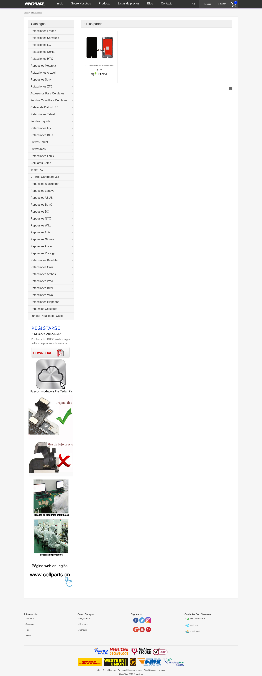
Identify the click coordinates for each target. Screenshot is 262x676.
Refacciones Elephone (44, 301)
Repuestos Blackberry (44, 183)
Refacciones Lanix (42, 156)
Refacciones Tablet (42, 114)
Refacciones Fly (40, 128)
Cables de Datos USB (44, 107)
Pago (28, 630)
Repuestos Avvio (41, 246)
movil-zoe (194, 625)
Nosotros (30, 618)
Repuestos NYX (40, 218)
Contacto (166, 3)
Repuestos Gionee (42, 239)
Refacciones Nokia (42, 51)
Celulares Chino (40, 162)
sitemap (162, 670)
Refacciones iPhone (43, 30)
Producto (104, 3)
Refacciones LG (40, 44)
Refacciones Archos (43, 274)
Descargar (84, 624)
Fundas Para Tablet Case (46, 315)
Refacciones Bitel (41, 288)
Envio (28, 635)
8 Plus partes (36, 13)
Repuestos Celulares (43, 308)
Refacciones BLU (41, 135)
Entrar (223, 4)
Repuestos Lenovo (42, 190)
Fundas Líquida (40, 121)
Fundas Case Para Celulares (48, 100)
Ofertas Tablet (39, 142)
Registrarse (84, 618)
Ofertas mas (38, 149)
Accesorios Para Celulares (47, 93)
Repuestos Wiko (40, 225)
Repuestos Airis (40, 232)
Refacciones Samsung (44, 37)
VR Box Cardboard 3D (44, 176)
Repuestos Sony (41, 79)
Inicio (59, 3)
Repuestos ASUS (41, 197)
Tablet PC (36, 169)
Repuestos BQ (39, 211)
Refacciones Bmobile (44, 260)
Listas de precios (128, 3)
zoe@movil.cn (196, 631)
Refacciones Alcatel (43, 72)
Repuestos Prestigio (43, 253)
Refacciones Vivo (41, 294)
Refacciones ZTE (41, 86)
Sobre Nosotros (81, 3)
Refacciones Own (41, 267)
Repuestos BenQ (41, 204)
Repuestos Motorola (43, 65)
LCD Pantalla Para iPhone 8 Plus (100, 65)
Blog (150, 3)
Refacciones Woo (41, 281)
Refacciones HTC (41, 58)
